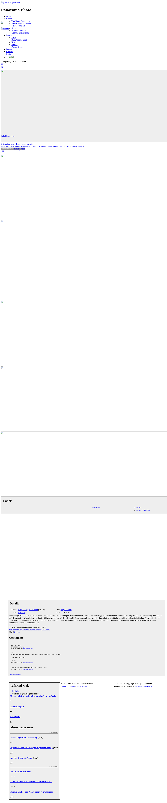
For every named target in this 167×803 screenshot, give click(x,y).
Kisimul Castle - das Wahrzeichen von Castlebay (31, 792)
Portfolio (15, 691)
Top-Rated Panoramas (20, 21)
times (17, 632)
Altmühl (138, 507)
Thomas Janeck (27, 648)
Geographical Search (20, 33)
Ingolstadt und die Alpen (21, 758)
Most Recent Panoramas (21, 23)
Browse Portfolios (18, 30)
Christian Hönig (28, 662)
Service (9, 35)
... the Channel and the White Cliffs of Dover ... (31, 781)
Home (8, 16)
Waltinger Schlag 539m (143, 510)
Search (14, 28)
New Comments (18, 26)
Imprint (14, 44)
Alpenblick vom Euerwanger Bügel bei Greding (31, 748)
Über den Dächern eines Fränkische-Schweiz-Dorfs (33, 696)
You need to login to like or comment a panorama (29, 630)
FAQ (13, 37)
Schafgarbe (15, 716)
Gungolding (96, 507)
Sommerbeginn (17, 706)
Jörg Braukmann (28, 669)
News (13, 42)
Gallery (9, 19)
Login (8, 54)
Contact (9, 51)
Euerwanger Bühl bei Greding (23, 737)
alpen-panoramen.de (143, 686)
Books (9, 49)
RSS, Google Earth (19, 40)
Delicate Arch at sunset (20, 771)
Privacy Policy (17, 47)
